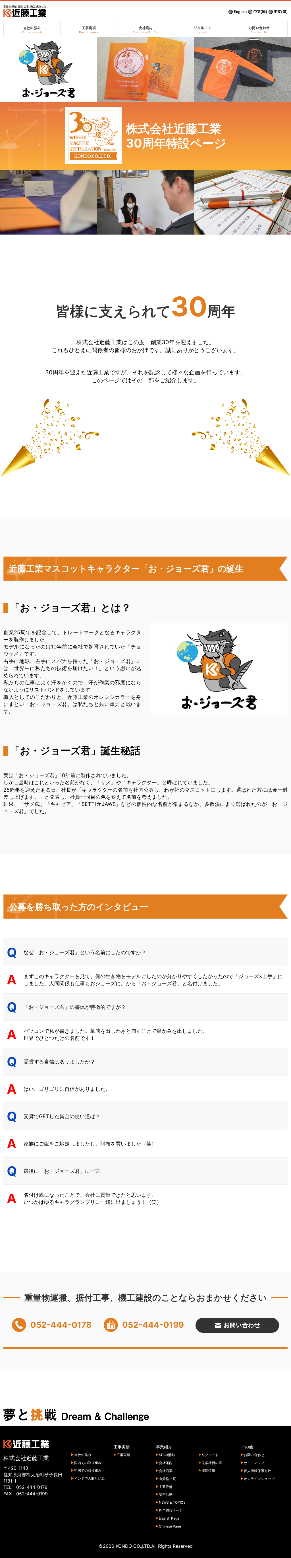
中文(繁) (280, 11)
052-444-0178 (31, 1487)
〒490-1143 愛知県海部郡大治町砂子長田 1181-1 (33, 1474)
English (240, 11)
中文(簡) (259, 11)
